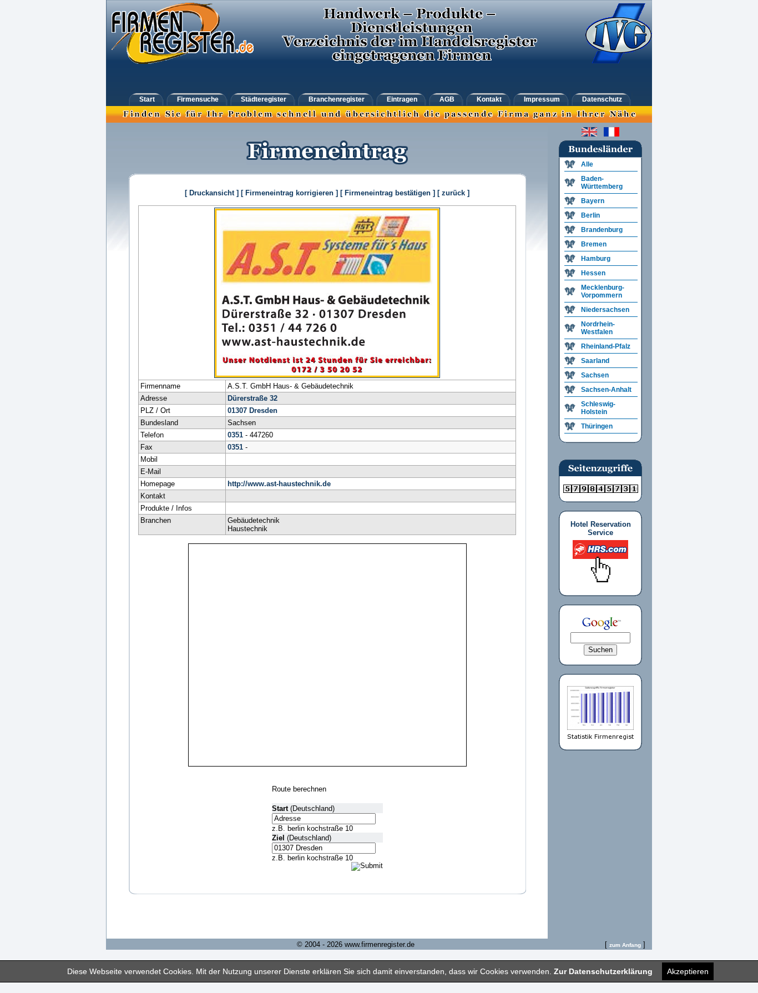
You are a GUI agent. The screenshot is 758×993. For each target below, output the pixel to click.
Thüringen (597, 426)
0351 (235, 435)
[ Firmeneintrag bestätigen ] (387, 193)
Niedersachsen (605, 310)
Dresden (263, 410)
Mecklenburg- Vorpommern (602, 291)
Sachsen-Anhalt (606, 390)
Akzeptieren (688, 971)
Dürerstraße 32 (252, 398)
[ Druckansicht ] (212, 193)
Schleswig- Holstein (598, 408)
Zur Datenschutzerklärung (603, 971)
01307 (237, 410)
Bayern (592, 201)
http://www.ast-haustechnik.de (279, 484)
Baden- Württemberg (602, 182)
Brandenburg (602, 230)
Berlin (590, 215)
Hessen (593, 273)
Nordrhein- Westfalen (598, 328)
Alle (587, 164)
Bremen (594, 244)
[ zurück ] (453, 193)
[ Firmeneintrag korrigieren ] (289, 193)
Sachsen (595, 375)
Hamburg (595, 259)
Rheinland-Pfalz (605, 346)
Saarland (595, 361)
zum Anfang (625, 945)
